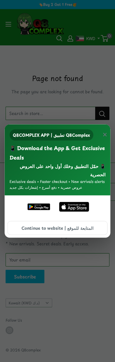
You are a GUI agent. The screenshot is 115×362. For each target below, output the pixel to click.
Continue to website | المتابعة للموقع (57, 227)
